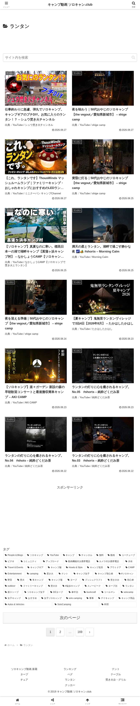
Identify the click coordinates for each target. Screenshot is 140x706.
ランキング (70, 669)
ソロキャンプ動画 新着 (24, 669)
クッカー (70, 685)
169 (79, 631)
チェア (24, 679)
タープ (24, 674)
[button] (133, 57)
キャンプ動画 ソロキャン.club (70, 4)
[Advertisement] (70, 40)
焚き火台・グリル (116, 679)
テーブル (116, 674)
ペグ (70, 674)
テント (116, 669)
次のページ (70, 617)
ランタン (70, 679)
